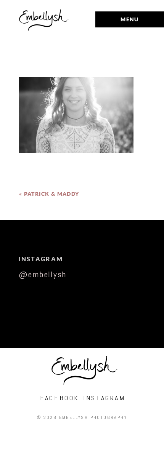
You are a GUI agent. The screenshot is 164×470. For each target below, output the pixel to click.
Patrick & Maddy (51, 194)
